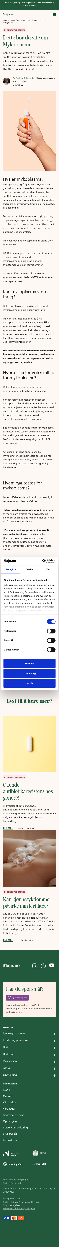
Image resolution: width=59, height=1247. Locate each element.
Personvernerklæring (15, 1127)
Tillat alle (29, 663)
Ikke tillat (29, 683)
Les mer (8, 827)
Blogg (13, 20)
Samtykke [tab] (10, 569)
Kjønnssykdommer (24, 20)
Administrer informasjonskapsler (19, 1208)
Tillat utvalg (29, 673)
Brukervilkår (10, 1133)
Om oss (7, 1095)
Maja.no (6, 20)
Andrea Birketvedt (25, 78)
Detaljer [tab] (29, 569)
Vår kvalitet (9, 1102)
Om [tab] (48, 569)
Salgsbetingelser (11, 1205)
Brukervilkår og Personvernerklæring (21, 1202)
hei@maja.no (15, 1012)
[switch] (51, 631)
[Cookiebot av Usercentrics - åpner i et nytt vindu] (42, 561)
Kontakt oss (10, 1139)
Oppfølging (10, 1121)
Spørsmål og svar (13, 1114)
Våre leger (9, 1108)
